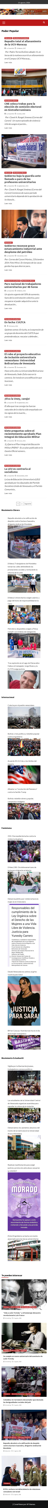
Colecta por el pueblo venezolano (21, 705)
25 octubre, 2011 (21, 367)
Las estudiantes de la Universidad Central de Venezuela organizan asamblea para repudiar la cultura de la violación (24, 1103)
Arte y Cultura (15, 1307)
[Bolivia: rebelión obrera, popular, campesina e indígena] (24, 811)
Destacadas (25, 1307)
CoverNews (18, 1504)
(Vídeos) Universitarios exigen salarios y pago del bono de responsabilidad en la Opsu (23, 601)
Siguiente (28, 504)
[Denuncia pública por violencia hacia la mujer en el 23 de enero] (24, 935)
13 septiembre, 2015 (22, 186)
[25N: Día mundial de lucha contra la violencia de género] (24, 851)
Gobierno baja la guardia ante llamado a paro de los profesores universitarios (22, 179)
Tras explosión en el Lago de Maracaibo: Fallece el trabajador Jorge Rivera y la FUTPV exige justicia (24, 666)
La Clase (6, 1307)
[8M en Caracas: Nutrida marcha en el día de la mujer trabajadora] (24, 1042)
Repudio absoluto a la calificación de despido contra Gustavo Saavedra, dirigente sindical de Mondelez (22, 521)
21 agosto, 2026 (17, 1318)
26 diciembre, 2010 (22, 476)
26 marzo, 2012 (13, 326)
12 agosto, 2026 (17, 1494)
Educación (8, 38)
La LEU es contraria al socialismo (17, 470)
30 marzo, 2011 (21, 441)
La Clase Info (10, 48)
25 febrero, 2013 (21, 291)
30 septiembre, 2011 (22, 403)
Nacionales (8, 242)
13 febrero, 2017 (21, 48)
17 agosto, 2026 (17, 1451)
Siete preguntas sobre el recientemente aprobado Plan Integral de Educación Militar (22, 434)
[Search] (44, 22)
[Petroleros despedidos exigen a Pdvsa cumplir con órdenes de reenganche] (24, 645)
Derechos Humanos (18, 1394)
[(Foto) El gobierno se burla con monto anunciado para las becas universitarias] (24, 1250)
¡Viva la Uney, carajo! (17, 398)
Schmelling (8, 1318)
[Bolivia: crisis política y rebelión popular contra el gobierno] (24, 747)
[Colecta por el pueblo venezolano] (24, 717)
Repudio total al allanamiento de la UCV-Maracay (22, 42)
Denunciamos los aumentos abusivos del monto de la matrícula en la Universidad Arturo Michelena (24, 1131)
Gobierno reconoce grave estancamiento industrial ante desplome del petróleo (23, 249)
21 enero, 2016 (21, 114)
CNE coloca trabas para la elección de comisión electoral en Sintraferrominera (22, 107)
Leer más (8, 62)
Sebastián (7, 1451)
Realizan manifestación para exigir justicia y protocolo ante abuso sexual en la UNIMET (24, 1168)
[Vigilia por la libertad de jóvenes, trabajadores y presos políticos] (24, 1083)
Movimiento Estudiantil (21, 38)
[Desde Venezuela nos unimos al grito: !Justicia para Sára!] (24, 1000)
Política (33, 1307)
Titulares (7, 1350)
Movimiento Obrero (11, 100)
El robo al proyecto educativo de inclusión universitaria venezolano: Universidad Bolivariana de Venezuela (22, 358)
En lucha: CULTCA (14, 322)
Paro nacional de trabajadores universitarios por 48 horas (22, 285)
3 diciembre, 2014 (22, 256)
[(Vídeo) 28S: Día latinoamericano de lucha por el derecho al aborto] (24, 882)
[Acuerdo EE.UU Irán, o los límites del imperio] (24, 774)
